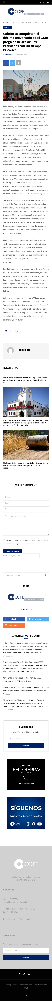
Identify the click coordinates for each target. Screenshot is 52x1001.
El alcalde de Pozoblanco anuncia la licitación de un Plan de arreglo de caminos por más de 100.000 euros (25, 465)
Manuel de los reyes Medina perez (15, 700)
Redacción (9, 55)
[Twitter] (12, 63)
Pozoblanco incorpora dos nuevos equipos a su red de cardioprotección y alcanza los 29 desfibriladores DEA (25, 380)
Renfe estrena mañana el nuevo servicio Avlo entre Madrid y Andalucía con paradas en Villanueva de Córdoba (26, 690)
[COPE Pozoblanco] (26, 12)
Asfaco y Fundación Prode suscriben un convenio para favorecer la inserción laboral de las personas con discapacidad (24, 652)
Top (27, 996)
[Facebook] (6, 63)
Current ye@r (9, 556)
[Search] (48, 2)
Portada (5, 22)
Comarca (7, 28)
